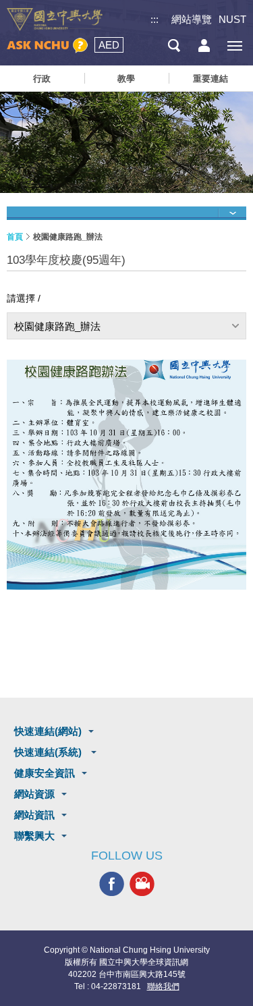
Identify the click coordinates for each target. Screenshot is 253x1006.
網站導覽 (191, 19)
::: (154, 19)
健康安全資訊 (44, 773)
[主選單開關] (234, 45)
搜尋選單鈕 (174, 45)
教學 (126, 79)
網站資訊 (34, 814)
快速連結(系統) (49, 752)
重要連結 (210, 79)
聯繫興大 (34, 835)
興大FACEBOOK (111, 884)
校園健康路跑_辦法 (57, 326)
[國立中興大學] (55, 19)
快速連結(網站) (48, 731)
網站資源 (34, 794)
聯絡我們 (163, 986)
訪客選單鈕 (204, 45)
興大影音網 (142, 884)
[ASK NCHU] (47, 45)
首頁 (15, 237)
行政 (42, 79)
